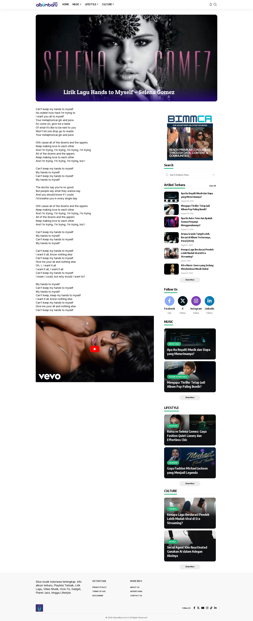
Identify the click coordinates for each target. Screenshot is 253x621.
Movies (172, 542)
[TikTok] (211, 608)
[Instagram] (196, 305)
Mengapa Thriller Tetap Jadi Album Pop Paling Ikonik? (186, 384)
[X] (183, 305)
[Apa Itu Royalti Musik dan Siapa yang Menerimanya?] (171, 197)
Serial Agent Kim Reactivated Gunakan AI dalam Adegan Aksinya (187, 551)
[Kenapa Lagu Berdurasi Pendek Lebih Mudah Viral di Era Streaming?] (171, 253)
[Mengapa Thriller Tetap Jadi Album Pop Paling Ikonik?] (171, 209)
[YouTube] (203, 608)
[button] (215, 4)
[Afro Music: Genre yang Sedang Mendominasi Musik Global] (171, 269)
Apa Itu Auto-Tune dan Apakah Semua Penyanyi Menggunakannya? (196, 222)
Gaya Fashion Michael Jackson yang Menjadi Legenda (187, 470)
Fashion (173, 426)
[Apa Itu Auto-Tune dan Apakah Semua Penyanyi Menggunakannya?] (171, 221)
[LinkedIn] (209, 305)
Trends (173, 509)
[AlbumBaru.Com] (47, 4)
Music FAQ (174, 344)
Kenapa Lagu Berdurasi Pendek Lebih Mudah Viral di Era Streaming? (197, 253)
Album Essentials (178, 377)
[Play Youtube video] (95, 349)
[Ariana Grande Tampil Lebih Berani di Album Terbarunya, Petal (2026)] (171, 237)
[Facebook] (169, 305)
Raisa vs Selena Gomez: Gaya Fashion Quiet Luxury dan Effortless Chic (187, 435)
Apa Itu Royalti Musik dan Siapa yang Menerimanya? (188, 351)
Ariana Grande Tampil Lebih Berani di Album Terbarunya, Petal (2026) (196, 237)
